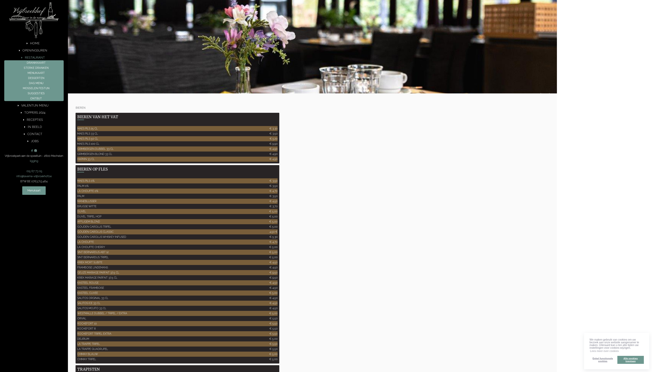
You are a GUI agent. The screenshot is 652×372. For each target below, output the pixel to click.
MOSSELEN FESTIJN (36, 88)
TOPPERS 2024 (34, 112)
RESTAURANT (35, 57)
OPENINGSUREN (34, 50)
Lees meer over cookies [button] (604, 351)
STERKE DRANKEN (36, 67)
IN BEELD (35, 127)
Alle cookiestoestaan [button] (630, 359)
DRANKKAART (36, 62)
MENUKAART (36, 73)
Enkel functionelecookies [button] (603, 359)
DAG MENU (36, 83)
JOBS (35, 141)
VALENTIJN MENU (34, 105)
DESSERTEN (36, 78)
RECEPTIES (35, 119)
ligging (34, 161)
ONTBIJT (36, 98)
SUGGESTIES (36, 93)
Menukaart (34, 190)
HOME (35, 43)
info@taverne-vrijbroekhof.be (34, 176)
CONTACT (34, 134)
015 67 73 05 (34, 171)
